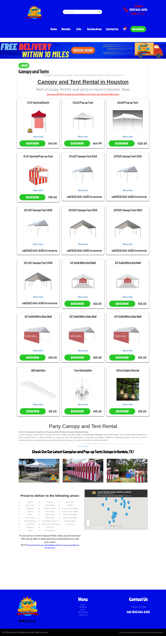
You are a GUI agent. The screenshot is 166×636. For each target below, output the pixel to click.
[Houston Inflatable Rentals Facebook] (132, 13)
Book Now (138, 29)
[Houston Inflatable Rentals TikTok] (144, 13)
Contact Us (112, 29)
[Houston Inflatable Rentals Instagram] (141, 13)
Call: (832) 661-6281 (138, 612)
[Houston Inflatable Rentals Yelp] (138, 13)
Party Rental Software (127, 632)
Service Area (94, 29)
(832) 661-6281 (138, 9)
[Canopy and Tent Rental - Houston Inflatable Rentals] (83, 50)
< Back (24, 65)
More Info (38, 136)
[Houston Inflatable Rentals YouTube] (135, 13)
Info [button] (78, 29)
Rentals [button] (66, 29)
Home (53, 29)
